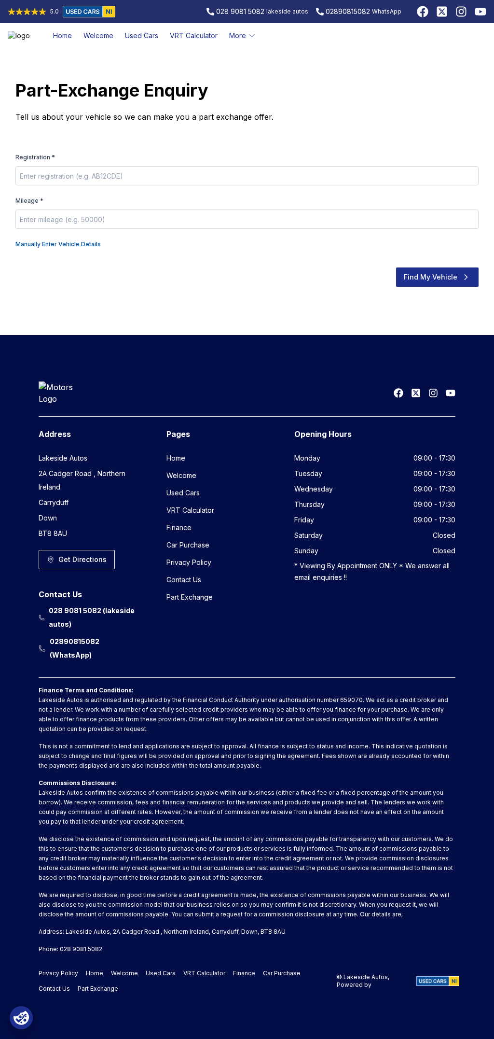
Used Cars (141, 35)
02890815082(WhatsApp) (74, 648)
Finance (179, 527)
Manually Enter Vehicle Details (58, 244)
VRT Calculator (194, 35)
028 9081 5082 (240, 11)
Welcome (98, 35)
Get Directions (82, 559)
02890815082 (348, 11)
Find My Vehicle (430, 277)
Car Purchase (187, 545)
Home (62, 35)
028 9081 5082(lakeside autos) (92, 617)
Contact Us (183, 580)
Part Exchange (189, 597)
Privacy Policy (188, 562)
